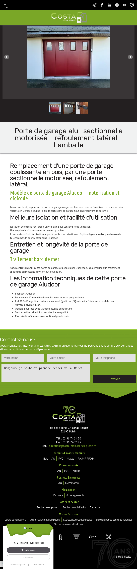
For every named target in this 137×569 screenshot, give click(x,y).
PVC (60, 458)
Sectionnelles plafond (48, 507)
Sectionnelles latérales (74, 507)
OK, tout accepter (28, 550)
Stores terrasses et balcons (68, 524)
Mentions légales (122, 556)
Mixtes (70, 458)
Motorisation (72, 483)
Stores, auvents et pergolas (77, 519)
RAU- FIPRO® (86, 458)
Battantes (95, 507)
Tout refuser (28, 557)
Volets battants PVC (15, 519)
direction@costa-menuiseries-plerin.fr (72, 446)
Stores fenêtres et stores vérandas (114, 519)
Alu (53, 458)
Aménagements (75, 495)
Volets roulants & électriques (45, 519)
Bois (45, 458)
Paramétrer (39, 565)
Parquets (58, 495)
